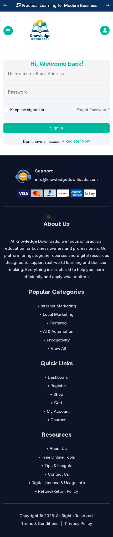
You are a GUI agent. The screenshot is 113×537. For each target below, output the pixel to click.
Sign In (56, 128)
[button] (5, 5)
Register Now (77, 141)
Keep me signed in (27, 109)
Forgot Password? (93, 109)
